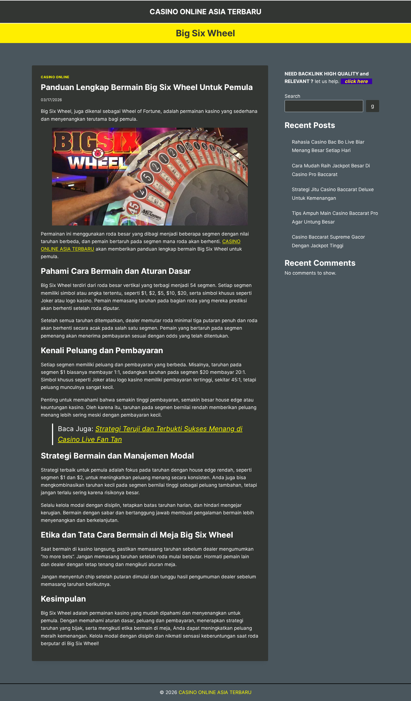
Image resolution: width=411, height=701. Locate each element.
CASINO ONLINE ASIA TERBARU (215, 692)
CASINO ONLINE (55, 77)
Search (292, 96)
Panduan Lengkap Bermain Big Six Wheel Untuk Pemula (147, 87)
